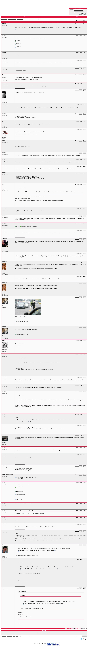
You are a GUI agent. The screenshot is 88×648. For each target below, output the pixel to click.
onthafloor (4, 434)
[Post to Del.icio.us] (86, 638)
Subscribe (84, 635)
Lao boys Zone (20, 19)
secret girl (4, 52)
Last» (69, 628)
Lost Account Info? (82, 14)
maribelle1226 (4, 238)
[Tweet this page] (81, 638)
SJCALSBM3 (4, 261)
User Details (61, 16)
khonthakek (4, 296)
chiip (2, 121)
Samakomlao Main (12, 19)
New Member (83, 13)
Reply (85, 20)
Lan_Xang (4, 89)
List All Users (27, 16)
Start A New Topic (79, 20)
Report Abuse (43, 644)
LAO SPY (3, 128)
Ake (2, 544)
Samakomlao (4, 19)
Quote (84, 23)
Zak (2, 74)
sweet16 (3, 340)
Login (85, 10)
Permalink (77, 23)
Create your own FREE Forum (40, 643)
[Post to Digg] (83, 638)
